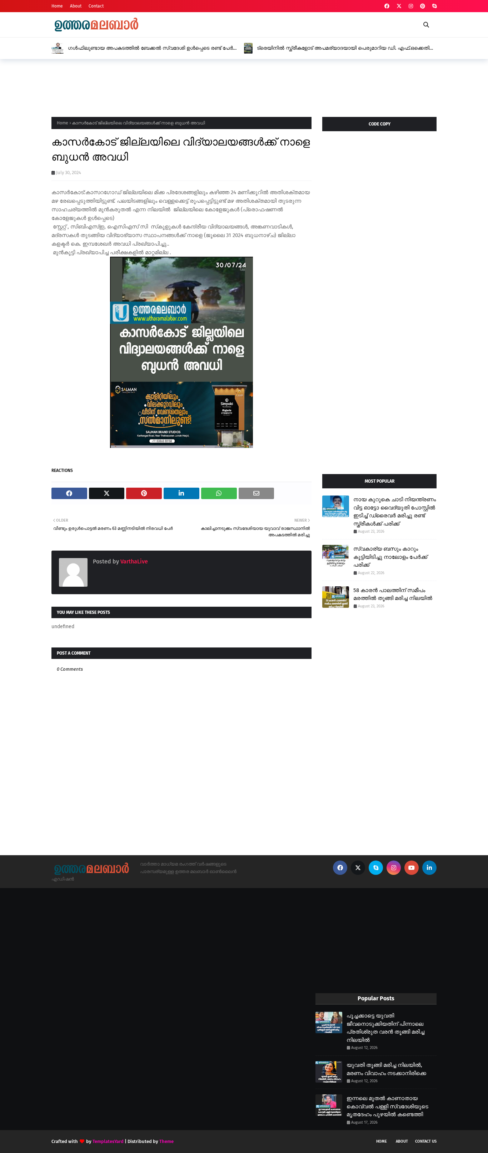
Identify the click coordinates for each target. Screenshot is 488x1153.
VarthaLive (133, 561)
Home (57, 6)
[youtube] (411, 868)
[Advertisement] (181, 86)
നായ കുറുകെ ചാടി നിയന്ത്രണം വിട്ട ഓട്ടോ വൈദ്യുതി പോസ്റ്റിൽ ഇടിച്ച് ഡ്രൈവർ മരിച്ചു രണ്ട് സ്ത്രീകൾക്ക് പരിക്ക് (394, 511)
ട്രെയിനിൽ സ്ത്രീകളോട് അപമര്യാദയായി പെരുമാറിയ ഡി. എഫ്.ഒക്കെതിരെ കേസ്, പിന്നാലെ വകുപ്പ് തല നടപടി (347, 48)
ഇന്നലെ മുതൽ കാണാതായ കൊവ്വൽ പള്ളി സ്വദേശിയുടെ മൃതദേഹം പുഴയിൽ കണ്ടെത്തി (387, 1106)
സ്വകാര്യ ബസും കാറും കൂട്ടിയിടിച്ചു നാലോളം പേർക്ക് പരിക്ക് (390, 557)
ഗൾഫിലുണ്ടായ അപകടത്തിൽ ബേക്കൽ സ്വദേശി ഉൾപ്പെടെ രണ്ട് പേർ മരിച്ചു (150, 48)
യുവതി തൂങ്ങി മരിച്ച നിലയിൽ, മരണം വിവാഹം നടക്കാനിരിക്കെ (386, 1069)
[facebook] (387, 6)
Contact (96, 6)
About (75, 6)
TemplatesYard (108, 1141)
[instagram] (411, 6)
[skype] (433, 6)
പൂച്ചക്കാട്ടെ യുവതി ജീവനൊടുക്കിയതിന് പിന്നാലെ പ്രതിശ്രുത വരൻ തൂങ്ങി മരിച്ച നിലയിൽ (385, 1027)
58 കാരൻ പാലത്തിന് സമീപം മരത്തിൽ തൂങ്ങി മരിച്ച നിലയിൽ (392, 594)
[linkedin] (429, 868)
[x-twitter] (399, 6)
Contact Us (426, 1141)
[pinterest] (422, 6)
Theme (166, 1141)
